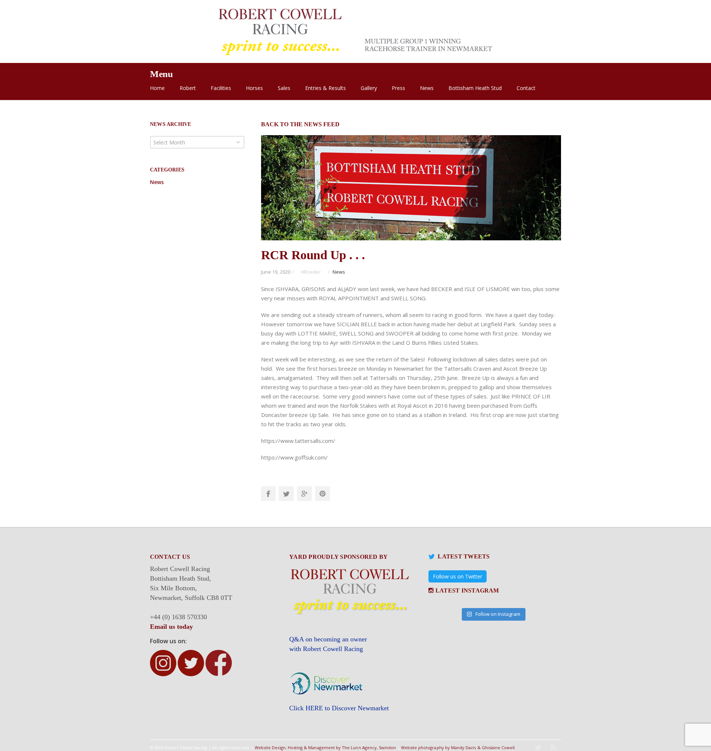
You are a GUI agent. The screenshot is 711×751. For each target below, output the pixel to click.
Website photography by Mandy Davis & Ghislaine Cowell (458, 747)
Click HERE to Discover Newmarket (339, 708)
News (339, 271)
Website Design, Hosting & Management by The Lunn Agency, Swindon (325, 747)
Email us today (171, 626)
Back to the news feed (300, 124)
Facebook (268, 493)
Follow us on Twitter (457, 576)
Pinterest (322, 493)
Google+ (304, 493)
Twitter (286, 493)
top (696, 736)
